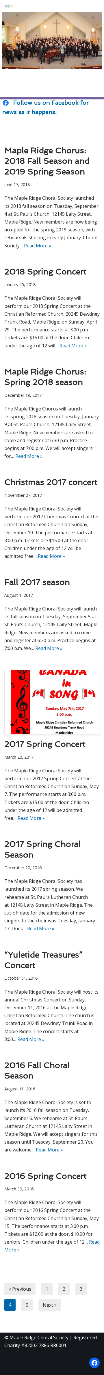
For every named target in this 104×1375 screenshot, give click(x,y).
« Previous (20, 1289)
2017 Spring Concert (45, 745)
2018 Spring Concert (45, 272)
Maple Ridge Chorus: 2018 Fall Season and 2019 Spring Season (47, 161)
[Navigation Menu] (93, 6)
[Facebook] (94, 1363)
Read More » (37, 245)
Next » (50, 1305)
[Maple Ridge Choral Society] (9, 6)
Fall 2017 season (37, 583)
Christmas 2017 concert (50, 483)
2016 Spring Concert (45, 1177)
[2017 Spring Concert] (52, 702)
